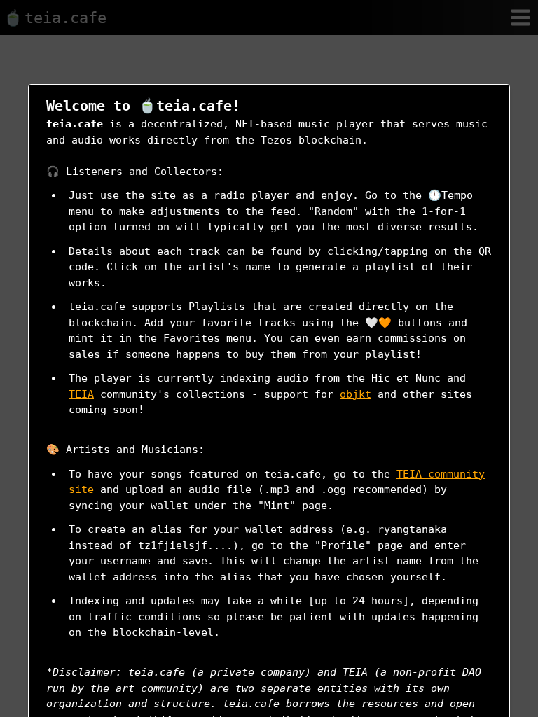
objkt (355, 394)
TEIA (81, 394)
